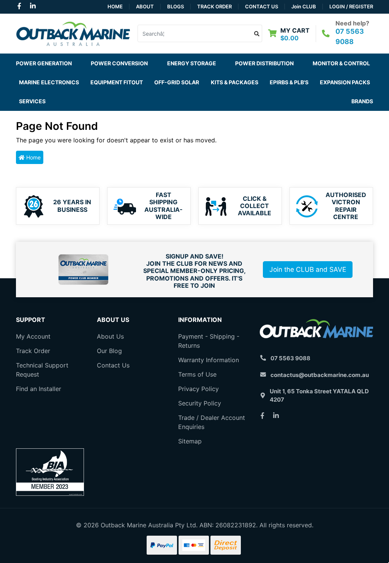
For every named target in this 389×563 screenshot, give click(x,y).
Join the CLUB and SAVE (307, 269)
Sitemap (190, 441)
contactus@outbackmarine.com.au (319, 374)
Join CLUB (303, 6)
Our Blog (109, 351)
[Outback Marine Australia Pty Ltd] (73, 33)
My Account (33, 336)
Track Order (214, 6)
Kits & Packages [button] (234, 82)
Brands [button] (362, 101)
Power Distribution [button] (264, 63)
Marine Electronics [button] (49, 82)
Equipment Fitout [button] (116, 82)
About (145, 6)
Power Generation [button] (44, 63)
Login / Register (351, 6)
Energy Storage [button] (191, 63)
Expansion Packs (345, 82)
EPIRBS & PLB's (289, 82)
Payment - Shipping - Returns (208, 341)
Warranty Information (208, 360)
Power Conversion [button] (119, 63)
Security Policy (199, 403)
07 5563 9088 (290, 358)
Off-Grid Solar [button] (176, 82)
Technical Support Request (42, 369)
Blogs (175, 6)
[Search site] (257, 33)
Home (115, 6)
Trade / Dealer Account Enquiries (211, 422)
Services (32, 101)
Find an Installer (38, 389)
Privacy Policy (198, 389)
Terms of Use (197, 374)
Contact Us (261, 6)
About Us (110, 336)
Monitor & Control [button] (341, 63)
